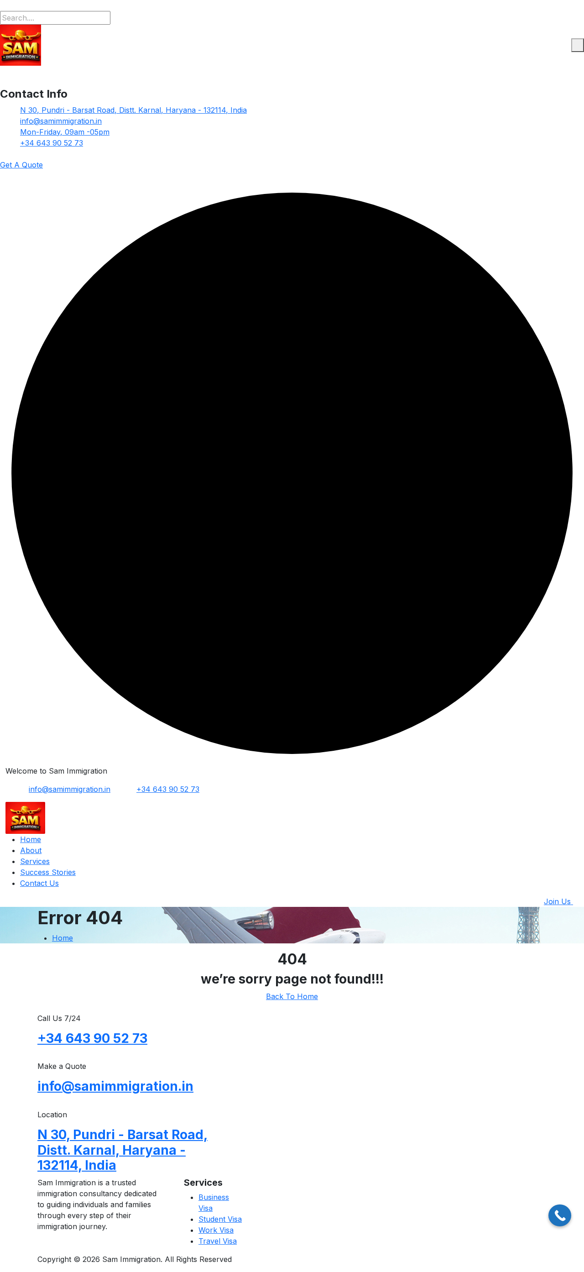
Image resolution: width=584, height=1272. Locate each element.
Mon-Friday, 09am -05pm (65, 131)
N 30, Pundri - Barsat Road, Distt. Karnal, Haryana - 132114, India (133, 110)
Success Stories (48, 872)
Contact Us (39, 883)
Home (30, 839)
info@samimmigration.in (61, 121)
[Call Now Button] (559, 1215)
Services (35, 861)
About (31, 850)
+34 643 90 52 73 (51, 142)
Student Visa (220, 1219)
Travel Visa (217, 1241)
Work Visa (216, 1230)
